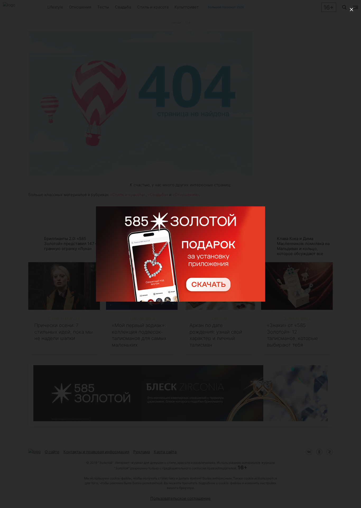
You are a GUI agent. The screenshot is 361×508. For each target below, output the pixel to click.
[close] (351, 9)
